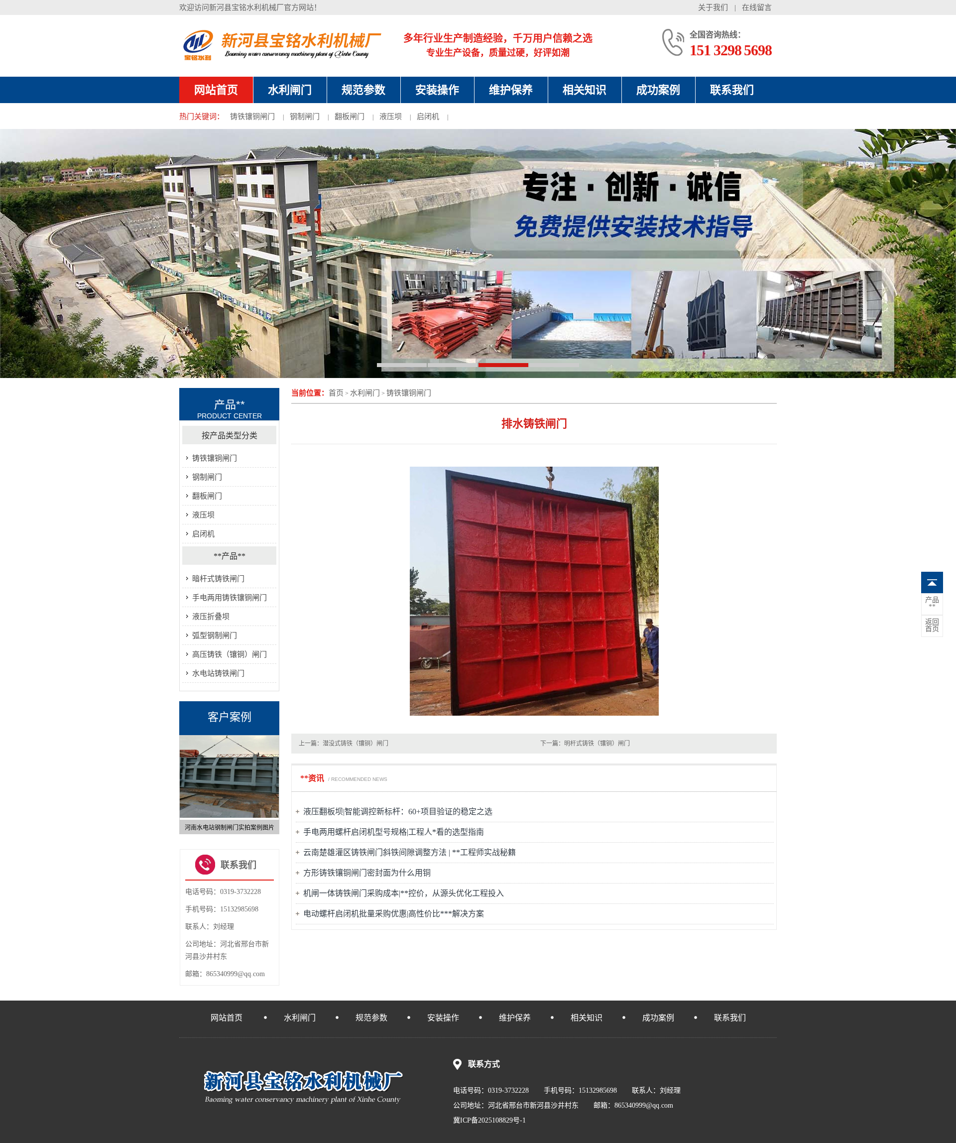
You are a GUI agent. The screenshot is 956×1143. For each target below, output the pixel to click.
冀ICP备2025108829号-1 (489, 1120)
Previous (184, 780)
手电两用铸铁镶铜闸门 (229, 598)
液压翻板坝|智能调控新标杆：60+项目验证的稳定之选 (397, 811)
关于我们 (713, 7)
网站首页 (216, 90)
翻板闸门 (349, 117)
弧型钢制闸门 (214, 635)
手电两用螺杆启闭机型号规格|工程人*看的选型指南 (393, 832)
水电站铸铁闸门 (218, 673)
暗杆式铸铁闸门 (218, 579)
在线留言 (757, 7)
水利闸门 (290, 90)
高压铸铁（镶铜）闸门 (229, 654)
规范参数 (363, 90)
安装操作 (437, 90)
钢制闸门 (305, 117)
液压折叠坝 (211, 617)
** (932, 604)
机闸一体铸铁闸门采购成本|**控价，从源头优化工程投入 (403, 893)
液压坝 (390, 117)
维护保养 (511, 90)
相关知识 (584, 90)
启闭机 (428, 117)
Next (274, 780)
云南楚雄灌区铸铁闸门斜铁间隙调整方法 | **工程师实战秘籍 (409, 852)
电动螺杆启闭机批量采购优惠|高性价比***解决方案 (393, 913)
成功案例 (658, 90)
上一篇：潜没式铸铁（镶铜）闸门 (343, 743)
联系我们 (732, 90)
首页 (336, 393)
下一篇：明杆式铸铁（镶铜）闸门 (585, 743)
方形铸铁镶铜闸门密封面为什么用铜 (367, 873)
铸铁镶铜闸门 (252, 117)
